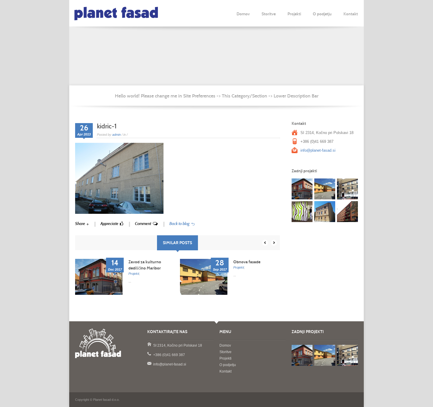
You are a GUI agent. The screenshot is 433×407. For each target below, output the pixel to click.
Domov (243, 13)
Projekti (294, 13)
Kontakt (350, 13)
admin (116, 134)
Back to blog (179, 223)
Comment (143, 223)
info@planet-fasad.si (318, 150)
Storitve (269, 13)
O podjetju (322, 13)
